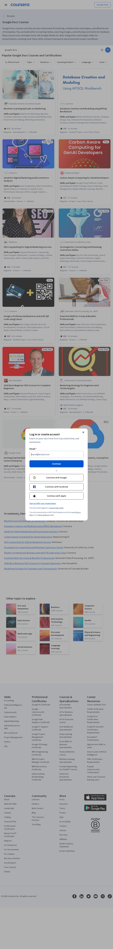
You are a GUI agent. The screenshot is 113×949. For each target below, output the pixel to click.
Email (33, 448)
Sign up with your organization (42, 503)
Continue (56, 463)
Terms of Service (44, 515)
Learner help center (56, 508)
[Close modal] (83, 432)
